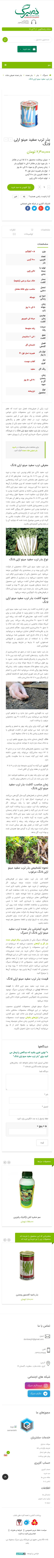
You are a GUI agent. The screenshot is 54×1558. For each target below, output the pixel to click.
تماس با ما (46, 1481)
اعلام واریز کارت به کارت (27, 1533)
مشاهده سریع (23, 1190)
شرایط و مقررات (16, 1530)
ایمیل (45, 1106)
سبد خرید (47, 1473)
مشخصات (45, 230)
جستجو (5, 39)
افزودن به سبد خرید (19, 187)
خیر (15, 196)
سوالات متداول (45, 1444)
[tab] (45, 232)
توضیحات (28, 234)
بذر (37, 75)
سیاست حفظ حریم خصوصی (36, 1530)
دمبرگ (45, 75)
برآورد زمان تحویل (44, 1499)
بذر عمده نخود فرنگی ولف (6, 139)
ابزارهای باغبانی (31, 1017)
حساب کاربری (46, 1469)
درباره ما (47, 1503)
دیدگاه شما (43, 1071)
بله (24, 196)
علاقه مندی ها (45, 1477)
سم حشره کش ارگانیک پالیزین (27, 1217)
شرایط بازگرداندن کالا (43, 1448)
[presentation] (8, 1162)
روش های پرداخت (44, 1456)
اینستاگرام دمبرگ (35, 1385)
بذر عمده (29, 75)
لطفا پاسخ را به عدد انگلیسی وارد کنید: (32, 1118)
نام (46, 1094)
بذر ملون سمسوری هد (10, 139)
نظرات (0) (12, 232)
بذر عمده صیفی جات (13, 75)
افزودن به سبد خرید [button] (31, 1190)
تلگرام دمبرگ (36, 1393)
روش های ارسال (45, 1452)
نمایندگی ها (46, 1495)
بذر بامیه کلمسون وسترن (27, 1294)
